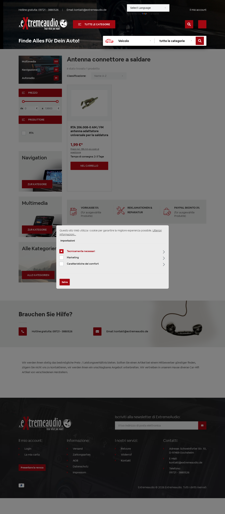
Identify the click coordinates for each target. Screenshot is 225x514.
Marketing (73, 257)
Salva (65, 282)
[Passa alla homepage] (43, 23)
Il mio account (198, 10)
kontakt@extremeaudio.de (90, 10)
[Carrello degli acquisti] (202, 24)
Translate (153, 13)
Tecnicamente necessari (81, 251)
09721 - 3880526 (48, 10)
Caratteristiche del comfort (83, 263)
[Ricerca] (189, 24)
